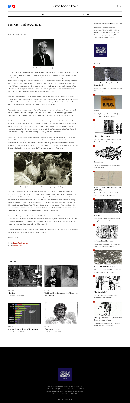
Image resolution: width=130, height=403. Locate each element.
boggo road (12, 253)
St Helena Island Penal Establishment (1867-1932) (107, 188)
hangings (47, 290)
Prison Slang (98, 162)
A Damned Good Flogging (103, 241)
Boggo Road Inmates (20, 243)
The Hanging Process (102, 136)
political (23, 253)
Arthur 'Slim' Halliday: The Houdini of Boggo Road (107, 84)
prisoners (33, 253)
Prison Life (11, 293)
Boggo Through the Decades (104, 266)
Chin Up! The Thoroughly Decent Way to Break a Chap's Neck (108, 319)
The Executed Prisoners (52, 329)
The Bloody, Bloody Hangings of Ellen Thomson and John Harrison (61, 294)
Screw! (96, 111)
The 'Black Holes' (100, 292)
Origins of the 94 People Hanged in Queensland (23, 329)
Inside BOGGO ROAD (65, 6)
